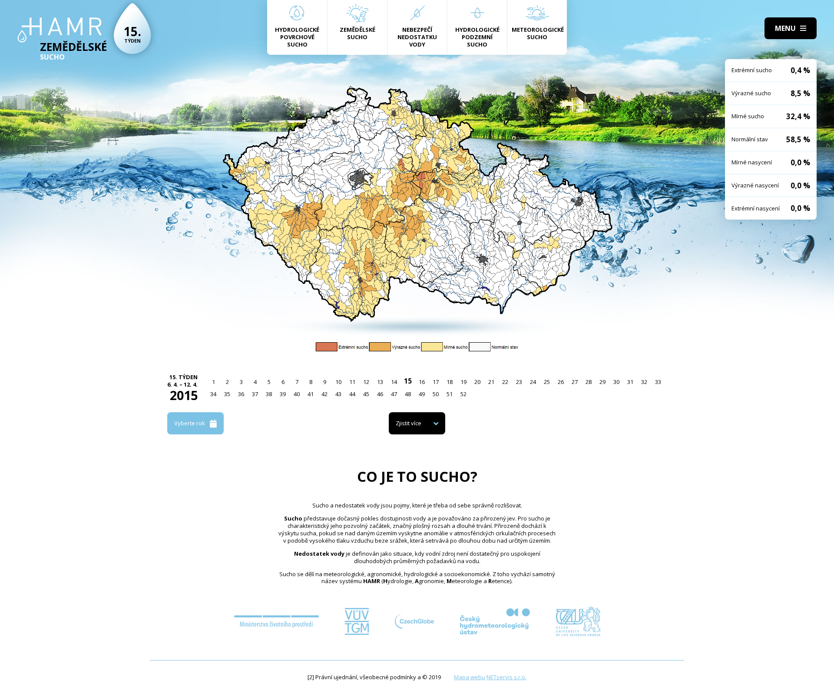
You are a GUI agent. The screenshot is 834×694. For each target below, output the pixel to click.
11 (352, 382)
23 (519, 382)
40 (297, 394)
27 (575, 382)
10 (338, 382)
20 (477, 382)
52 (463, 394)
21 (491, 382)
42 (324, 394)
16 (422, 382)
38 (269, 394)
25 (547, 382)
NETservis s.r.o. (506, 677)
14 (394, 382)
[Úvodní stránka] (59, 30)
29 (602, 382)
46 (380, 394)
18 (450, 382)
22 (505, 382)
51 (450, 394)
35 (227, 394)
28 (589, 382)
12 (366, 382)
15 (408, 381)
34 (213, 394)
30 (616, 382)
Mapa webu (469, 677)
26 (561, 382)
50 (436, 394)
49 (422, 394)
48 (408, 394)
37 (255, 394)
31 (630, 382)
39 (283, 394)
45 (366, 394)
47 (394, 394)
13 (380, 382)
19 (463, 382)
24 (533, 382)
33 (658, 382)
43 (338, 394)
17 (436, 382)
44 (352, 394)
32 (644, 382)
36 (241, 394)
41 (311, 394)
